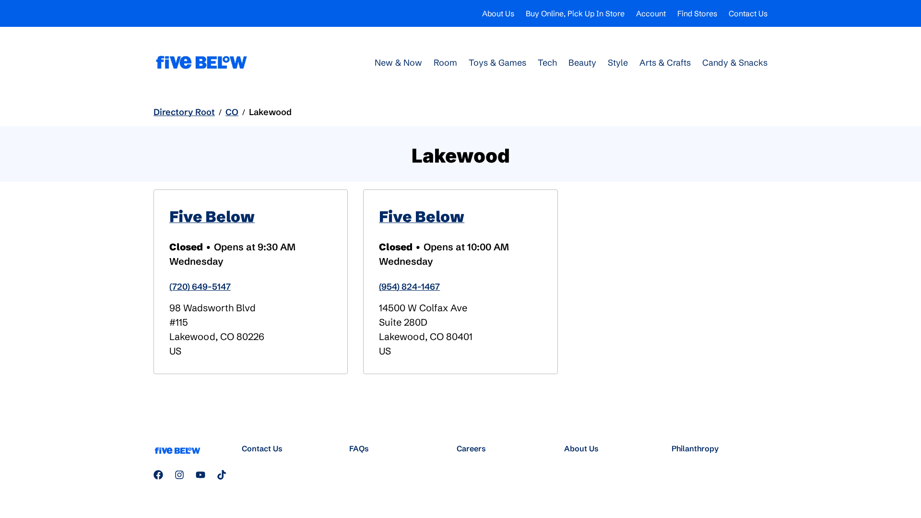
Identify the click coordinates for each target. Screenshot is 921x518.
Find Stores (697, 13)
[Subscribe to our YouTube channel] (200, 475)
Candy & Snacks (735, 62)
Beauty (582, 62)
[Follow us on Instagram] (179, 475)
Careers (471, 448)
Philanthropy (695, 448)
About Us (498, 13)
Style (618, 62)
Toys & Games (497, 62)
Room (445, 62)
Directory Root (184, 112)
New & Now (398, 62)
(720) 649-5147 (200, 286)
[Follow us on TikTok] (221, 475)
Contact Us (748, 13)
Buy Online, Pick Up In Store (575, 13)
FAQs (359, 448)
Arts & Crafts (665, 62)
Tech (547, 62)
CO (231, 112)
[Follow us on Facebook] (158, 475)
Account (651, 13)
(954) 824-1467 (409, 286)
